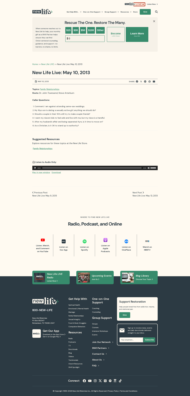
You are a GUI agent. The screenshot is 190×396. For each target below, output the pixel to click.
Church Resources (75, 364)
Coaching (95, 308)
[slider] (153, 168)
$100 (91, 30)
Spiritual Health (74, 305)
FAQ (94, 365)
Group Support (110, 12)
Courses (95, 327)
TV (70, 346)
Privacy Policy (113, 391)
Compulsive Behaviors (77, 327)
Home (35, 64)
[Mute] (149, 168)
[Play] (35, 168)
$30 (76, 30)
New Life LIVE (47, 64)
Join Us (95, 279)
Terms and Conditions (128, 391)
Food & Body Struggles (77, 323)
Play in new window (41, 172)
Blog (70, 353)
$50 (83, 30)
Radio (71, 338)
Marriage (72, 312)
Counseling (96, 312)
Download (56, 172)
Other (100, 30)
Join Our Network (101, 342)
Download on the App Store (53, 334)
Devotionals (73, 349)
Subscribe (149, 340)
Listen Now (52, 281)
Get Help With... (73, 12)
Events (94, 335)
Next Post (137, 192)
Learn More (137, 34)
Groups (95, 324)
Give (145, 12)
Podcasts (72, 342)
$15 (68, 30)
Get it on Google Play (51, 337)
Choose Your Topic (144, 279)
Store (135, 12)
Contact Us (98, 353)
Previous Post (41, 192)
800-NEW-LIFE (42, 310)
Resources (125, 12)
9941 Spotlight (74, 367)
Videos (71, 356)
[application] (95, 168)
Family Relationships (49, 89)
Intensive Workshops (100, 331)
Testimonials (73, 360)
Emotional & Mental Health (79, 309)
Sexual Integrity (74, 319)
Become (116, 34)
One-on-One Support (91, 12)
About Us (97, 359)
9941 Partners (99, 348)
